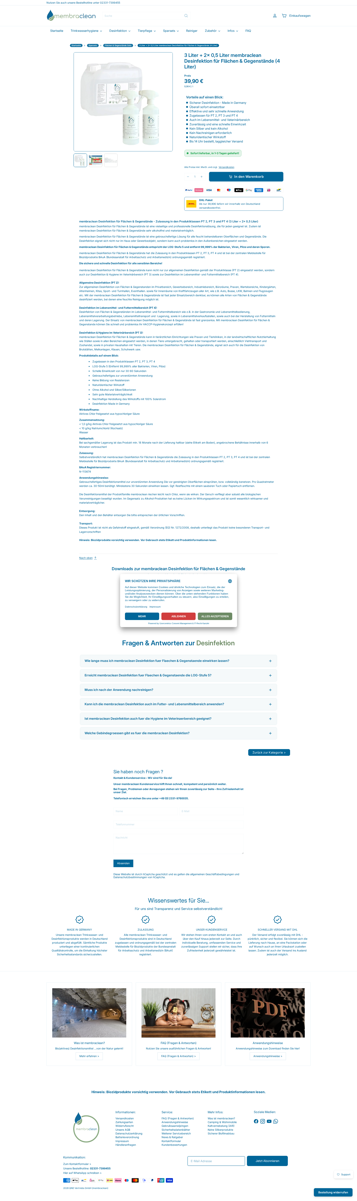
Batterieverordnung (127, 1137)
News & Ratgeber (172, 1137)
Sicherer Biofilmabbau (221, 1133)
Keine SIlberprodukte (220, 1129)
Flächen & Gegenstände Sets (118, 45)
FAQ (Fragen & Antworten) (178, 1118)
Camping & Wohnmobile (222, 1122)
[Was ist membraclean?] (89, 1013)
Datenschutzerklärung (128, 1133)
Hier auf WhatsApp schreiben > (82, 1172)
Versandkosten (226, 167)
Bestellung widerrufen (333, 1192)
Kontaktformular (171, 1141)
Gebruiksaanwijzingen (175, 1125)
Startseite (56, 31)
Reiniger (191, 31)
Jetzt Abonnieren (267, 1161)
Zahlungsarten (124, 1122)
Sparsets (169, 31)
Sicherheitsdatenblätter (176, 1129)
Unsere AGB (122, 1129)
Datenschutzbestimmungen (130, 877)
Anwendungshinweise (175, 1122)
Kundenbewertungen (174, 1144)
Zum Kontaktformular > (77, 1163)
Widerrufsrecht (124, 1125)
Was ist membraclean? (221, 1118)
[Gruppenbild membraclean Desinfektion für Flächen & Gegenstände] (111, 160)
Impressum (122, 1141)
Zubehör (211, 31)
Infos (231, 31)
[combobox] (146, 16)
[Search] (186, 16)
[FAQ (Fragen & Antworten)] (178, 1013)
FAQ (248, 31)
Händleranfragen (125, 1144)
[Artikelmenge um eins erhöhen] (201, 177)
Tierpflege (145, 31)
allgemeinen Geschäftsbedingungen (212, 874)
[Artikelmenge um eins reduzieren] (188, 177)
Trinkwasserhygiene (85, 31)
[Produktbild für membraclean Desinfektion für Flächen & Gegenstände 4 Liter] (80, 160)
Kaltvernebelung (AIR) (221, 1125)
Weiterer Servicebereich (176, 1133)
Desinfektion (118, 31)
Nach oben (86, 557)
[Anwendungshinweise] (268, 1013)
